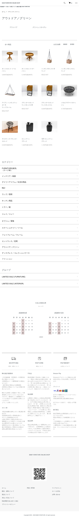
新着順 (72, 44)
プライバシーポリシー (8, 504)
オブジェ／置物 (8, 221)
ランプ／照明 (7, 194)
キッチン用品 (7, 200)
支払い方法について (8, 498)
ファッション (7, 258)
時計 (3, 188)
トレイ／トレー (8, 214)
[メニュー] (76, 3)
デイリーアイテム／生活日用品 (14, 182)
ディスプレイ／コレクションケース (16, 253)
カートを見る (56, 491)
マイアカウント (56, 488)
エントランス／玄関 (10, 241)
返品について (6, 494)
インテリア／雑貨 (9, 176)
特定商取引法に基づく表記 (10, 501)
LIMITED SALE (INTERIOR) (13, 283)
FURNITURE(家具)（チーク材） (9, 169)
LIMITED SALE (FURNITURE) (13, 276)
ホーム (3, 11)
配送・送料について (8, 491)
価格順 (65, 44)
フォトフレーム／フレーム (12, 234)
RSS (28, 488)
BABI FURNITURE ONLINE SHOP (11, 3)
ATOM (33, 488)
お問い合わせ (56, 494)
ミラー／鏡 (6, 207)
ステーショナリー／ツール (12, 227)
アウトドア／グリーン (14, 11)
